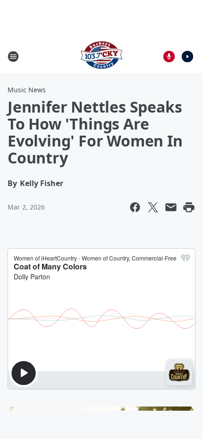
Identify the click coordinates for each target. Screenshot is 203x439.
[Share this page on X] (153, 207)
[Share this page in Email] (171, 207)
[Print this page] (188, 207)
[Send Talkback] (169, 56)
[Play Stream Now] (187, 56)
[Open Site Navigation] (13, 56)
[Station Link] (101, 56)
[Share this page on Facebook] (135, 207)
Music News (27, 89)
